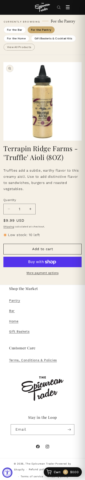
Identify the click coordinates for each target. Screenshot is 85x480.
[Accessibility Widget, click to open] (7, 472)
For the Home (16, 38)
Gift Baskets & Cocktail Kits (53, 38)
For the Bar (14, 30)
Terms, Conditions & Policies (33, 360)
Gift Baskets (19, 331)
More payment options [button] (42, 272)
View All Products (19, 47)
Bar (12, 310)
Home (13, 321)
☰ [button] (68, 7)
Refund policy (38, 469)
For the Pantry (41, 30)
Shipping (8, 226)
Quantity (9, 200)
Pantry (14, 300)
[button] (58, 7)
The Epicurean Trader (39, 463)
